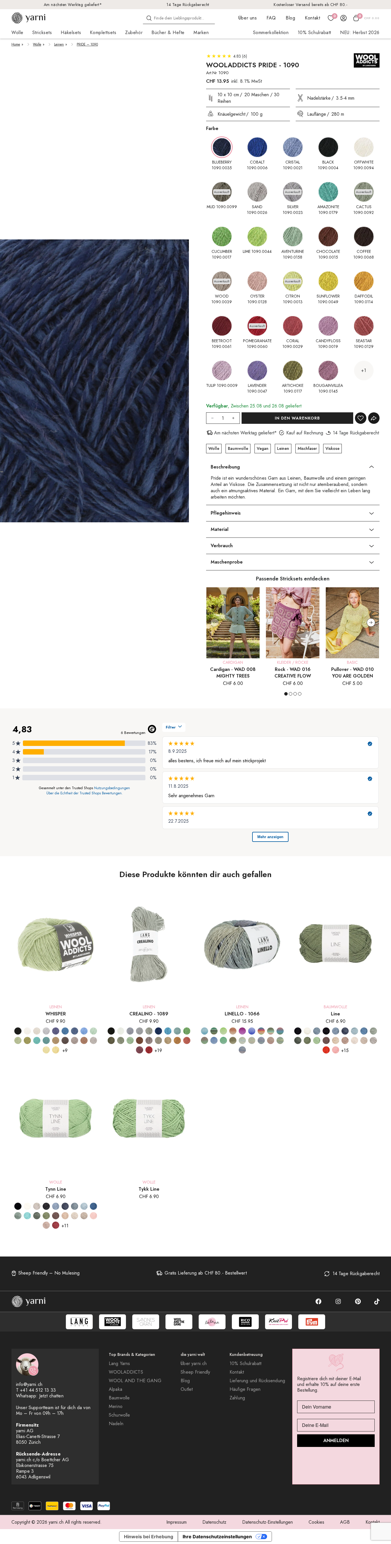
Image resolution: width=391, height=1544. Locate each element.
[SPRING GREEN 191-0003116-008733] (317, 1040)
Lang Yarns (119, 1363)
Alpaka (115, 1389)
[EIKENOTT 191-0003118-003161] (56, 1216)
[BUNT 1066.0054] (261, 1031)
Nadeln (116, 1424)
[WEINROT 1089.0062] (139, 1050)
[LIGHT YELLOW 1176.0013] (46, 1050)
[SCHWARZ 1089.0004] (111, 1031)
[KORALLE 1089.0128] (187, 1040)
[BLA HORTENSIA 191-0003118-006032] (56, 1206)
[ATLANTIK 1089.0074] (177, 1031)
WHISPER (56, 1014)
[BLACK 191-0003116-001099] (298, 1031)
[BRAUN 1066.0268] (233, 1040)
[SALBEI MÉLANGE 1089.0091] (120, 1040)
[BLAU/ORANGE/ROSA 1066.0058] (280, 1031)
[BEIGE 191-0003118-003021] (65, 1216)
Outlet (187, 1389)
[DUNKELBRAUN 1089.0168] (149, 1040)
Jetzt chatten (51, 1396)
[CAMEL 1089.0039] (168, 1040)
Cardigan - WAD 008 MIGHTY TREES (233, 672)
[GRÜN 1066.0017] (214, 1031)
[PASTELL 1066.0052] (270, 1031)
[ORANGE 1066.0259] (233, 1031)
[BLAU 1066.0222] (214, 1040)
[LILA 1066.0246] (252, 1031)
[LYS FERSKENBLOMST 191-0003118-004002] (93, 1216)
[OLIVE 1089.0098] (111, 1040)
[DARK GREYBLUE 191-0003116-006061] (345, 1031)
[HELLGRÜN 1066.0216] (223, 1031)
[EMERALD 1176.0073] (37, 1040)
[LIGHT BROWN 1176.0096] (56, 1040)
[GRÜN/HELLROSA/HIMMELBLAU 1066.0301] (242, 1040)
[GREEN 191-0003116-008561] (298, 1040)
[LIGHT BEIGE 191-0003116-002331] (364, 1040)
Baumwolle (238, 448)
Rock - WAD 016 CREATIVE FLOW (293, 672)
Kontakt (312, 18)
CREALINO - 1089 (148, 1014)
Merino (116, 1406)
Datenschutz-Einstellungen (267, 1522)
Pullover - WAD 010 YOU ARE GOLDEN (352, 672)
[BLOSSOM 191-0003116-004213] (335, 1050)
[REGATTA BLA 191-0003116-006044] (364, 1031)
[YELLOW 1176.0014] (56, 1050)
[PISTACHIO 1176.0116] (18, 1040)
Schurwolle (119, 1415)
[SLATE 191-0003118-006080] (46, 1206)
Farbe (212, 128)
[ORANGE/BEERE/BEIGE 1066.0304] (270, 1040)
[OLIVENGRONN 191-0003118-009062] (46, 1216)
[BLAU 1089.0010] (158, 1031)
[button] (371, 622)
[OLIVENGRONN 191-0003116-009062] (307, 1040)
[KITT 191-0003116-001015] (354, 1040)
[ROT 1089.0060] (149, 1050)
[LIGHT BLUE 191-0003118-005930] (84, 1206)
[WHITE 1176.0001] (27, 1031)
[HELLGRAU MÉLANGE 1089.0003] (139, 1031)
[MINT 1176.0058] (93, 1031)
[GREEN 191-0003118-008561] (37, 1216)
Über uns (247, 18)
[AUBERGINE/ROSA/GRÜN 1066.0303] (261, 1040)
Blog (290, 18)
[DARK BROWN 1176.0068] (65, 1040)
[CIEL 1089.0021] (130, 1031)
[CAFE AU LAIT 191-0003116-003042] (345, 1040)
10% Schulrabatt (314, 32)
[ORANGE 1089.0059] (177, 1040)
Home (15, 44)
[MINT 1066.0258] (223, 1040)
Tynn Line (55, 1189)
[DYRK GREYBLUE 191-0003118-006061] (65, 1206)
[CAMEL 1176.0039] (74, 1040)
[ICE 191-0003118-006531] (74, 1206)
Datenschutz (214, 1522)
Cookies (316, 1522)
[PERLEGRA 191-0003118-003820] (37, 1206)
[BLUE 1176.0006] (74, 1031)
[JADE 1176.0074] (46, 1040)
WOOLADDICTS (126, 1372)
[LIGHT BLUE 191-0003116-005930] (354, 1031)
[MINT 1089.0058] (130, 1040)
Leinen (59, 44)
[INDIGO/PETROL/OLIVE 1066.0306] (242, 1050)
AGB (345, 1522)
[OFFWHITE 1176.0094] (37, 1031)
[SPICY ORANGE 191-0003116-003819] (326, 1050)
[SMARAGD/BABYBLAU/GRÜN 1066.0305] (280, 1040)
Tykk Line (149, 1189)
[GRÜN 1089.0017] (187, 1031)
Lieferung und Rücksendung (257, 1381)
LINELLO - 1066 (242, 1014)
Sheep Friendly (195, 1372)
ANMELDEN (336, 1440)
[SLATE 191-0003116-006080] (326, 1031)
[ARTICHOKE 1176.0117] (27, 1040)
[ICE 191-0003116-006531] (317, 1031)
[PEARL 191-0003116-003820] (373, 1040)
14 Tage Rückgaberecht (188, 4)
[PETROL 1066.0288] (204, 1031)
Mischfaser (307, 448)
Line (335, 1014)
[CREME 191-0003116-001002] (307, 1031)
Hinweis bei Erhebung (148, 1536)
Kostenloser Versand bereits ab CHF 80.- (310, 4)
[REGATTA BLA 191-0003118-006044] (93, 1206)
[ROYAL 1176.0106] (56, 1031)
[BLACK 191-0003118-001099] (18, 1206)
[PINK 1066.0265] (242, 1031)
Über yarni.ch (194, 1363)
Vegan (262, 448)
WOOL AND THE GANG (135, 1381)
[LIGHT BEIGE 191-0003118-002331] (84, 1216)
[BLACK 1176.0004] (18, 1031)
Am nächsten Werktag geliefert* (73, 4)
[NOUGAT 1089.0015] (139, 1040)
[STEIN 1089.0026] (149, 1031)
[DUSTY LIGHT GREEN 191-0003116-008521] (373, 1031)
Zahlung (237, 1398)
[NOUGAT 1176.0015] (84, 1040)
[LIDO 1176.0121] (84, 1031)
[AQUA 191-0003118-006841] (18, 1216)
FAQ (271, 18)
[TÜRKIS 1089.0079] (168, 1031)
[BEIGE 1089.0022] (158, 1040)
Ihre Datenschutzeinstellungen (217, 1536)
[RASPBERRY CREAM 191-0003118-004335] (56, 1225)
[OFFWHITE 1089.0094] (120, 1031)
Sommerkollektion (271, 32)
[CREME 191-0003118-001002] (27, 1206)
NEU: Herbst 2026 (360, 32)
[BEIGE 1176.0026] (93, 1040)
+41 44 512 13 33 (38, 1390)
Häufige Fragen (245, 1389)
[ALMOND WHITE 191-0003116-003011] (335, 1040)
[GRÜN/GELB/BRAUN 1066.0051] (204, 1040)
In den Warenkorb (297, 418)
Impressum (176, 1522)
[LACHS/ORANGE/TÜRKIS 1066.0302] (252, 1040)
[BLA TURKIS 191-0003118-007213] (27, 1216)
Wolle (37, 44)
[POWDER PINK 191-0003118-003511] (46, 1225)
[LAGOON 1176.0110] (65, 1031)
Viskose (332, 448)
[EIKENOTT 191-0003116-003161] (326, 1040)
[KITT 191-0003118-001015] (74, 1216)
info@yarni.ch (29, 1384)
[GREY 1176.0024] (46, 1031)
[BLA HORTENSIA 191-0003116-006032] (335, 1031)
